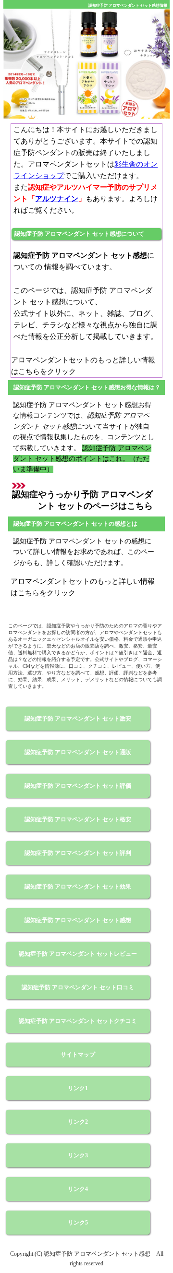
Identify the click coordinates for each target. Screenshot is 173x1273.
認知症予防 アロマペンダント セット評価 (78, 785)
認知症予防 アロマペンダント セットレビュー (78, 953)
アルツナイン (56, 199)
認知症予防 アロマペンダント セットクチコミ (78, 1021)
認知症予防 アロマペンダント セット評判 (78, 853)
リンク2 (78, 1121)
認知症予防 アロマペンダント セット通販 (78, 752)
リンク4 (78, 1189)
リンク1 (78, 1088)
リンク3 (78, 1155)
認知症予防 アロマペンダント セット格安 (78, 819)
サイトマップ (78, 1054)
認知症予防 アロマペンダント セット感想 (78, 920)
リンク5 (78, 1222)
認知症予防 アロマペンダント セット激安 (78, 718)
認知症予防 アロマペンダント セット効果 (78, 886)
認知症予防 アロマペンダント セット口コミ (78, 987)
